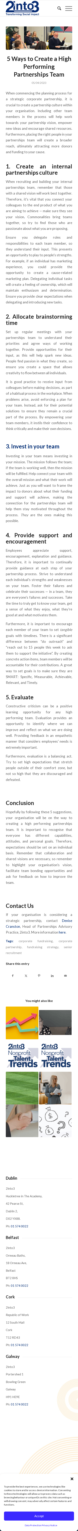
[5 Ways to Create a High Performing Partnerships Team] (39, 38)
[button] (72, 1479)
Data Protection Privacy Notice (41, 1525)
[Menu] (66, 8)
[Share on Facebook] (12, 976)
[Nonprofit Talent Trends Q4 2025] (55, 1055)
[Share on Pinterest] (39, 976)
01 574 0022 (19, 1226)
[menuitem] (57, 8)
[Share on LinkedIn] (52, 976)
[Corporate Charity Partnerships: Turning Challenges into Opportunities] (55, 1088)
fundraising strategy (43, 947)
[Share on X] (25, 976)
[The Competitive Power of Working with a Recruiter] (55, 1023)
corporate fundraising (36, 941)
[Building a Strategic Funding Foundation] (55, 1120)
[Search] (57, 8)
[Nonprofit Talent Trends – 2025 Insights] (22, 1055)
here (62, 932)
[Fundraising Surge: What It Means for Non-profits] (22, 1023)
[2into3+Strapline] (32, 8)
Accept (39, 1516)
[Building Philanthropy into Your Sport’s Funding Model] (22, 1088)
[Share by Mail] (65, 976)
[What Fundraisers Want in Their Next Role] (22, 1120)
